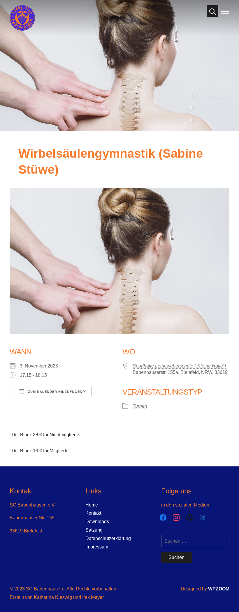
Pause (215, 96)
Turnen (140, 406)
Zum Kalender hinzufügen (54, 391)
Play (194, 96)
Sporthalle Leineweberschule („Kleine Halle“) (179, 365)
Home (91, 504)
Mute (194, 120)
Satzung (94, 529)
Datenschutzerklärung (108, 538)
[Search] (212, 11)
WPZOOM (218, 588)
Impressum (96, 546)
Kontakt (93, 513)
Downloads (97, 521)
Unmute (194, 108)
